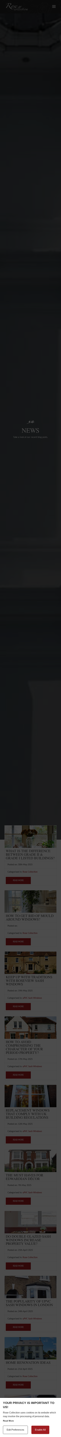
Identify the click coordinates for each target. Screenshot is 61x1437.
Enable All (40, 1430)
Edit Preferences (15, 1430)
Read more (8, 1421)
